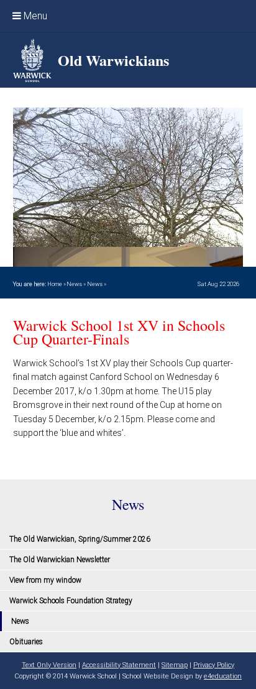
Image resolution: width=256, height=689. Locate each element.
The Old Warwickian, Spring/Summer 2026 (79, 539)
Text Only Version (49, 665)
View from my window (45, 580)
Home (54, 283)
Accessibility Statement (119, 665)
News (74, 283)
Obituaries (26, 641)
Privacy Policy (213, 665)
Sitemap (175, 665)
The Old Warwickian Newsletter (59, 559)
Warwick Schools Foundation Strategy (70, 600)
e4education (223, 676)
